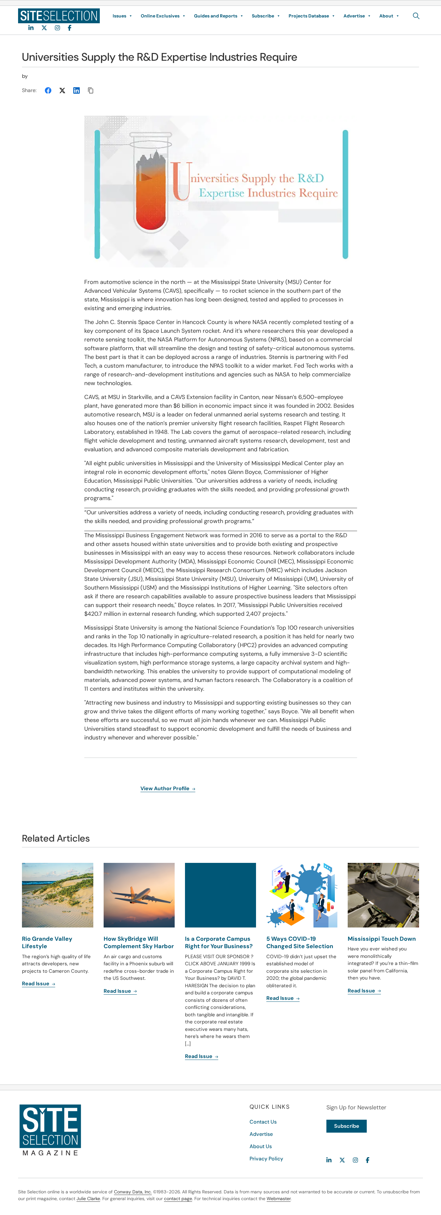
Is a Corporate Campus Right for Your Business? (219, 942)
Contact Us (263, 1121)
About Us (261, 1146)
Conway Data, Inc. (133, 1192)
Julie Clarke (88, 1198)
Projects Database (309, 16)
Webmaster (279, 1198)
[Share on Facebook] (48, 90)
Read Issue (36, 983)
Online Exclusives (160, 16)
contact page (178, 1198)
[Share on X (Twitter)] (62, 90)
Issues (119, 16)
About (386, 16)
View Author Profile (165, 788)
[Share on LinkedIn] (76, 90)
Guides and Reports (215, 16)
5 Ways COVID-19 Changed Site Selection (299, 942)
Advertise (354, 16)
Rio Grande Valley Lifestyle (47, 942)
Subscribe (263, 16)
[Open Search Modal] (416, 16)
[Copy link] (91, 90)
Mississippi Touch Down (382, 939)
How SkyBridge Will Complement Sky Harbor (139, 942)
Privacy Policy (266, 1158)
